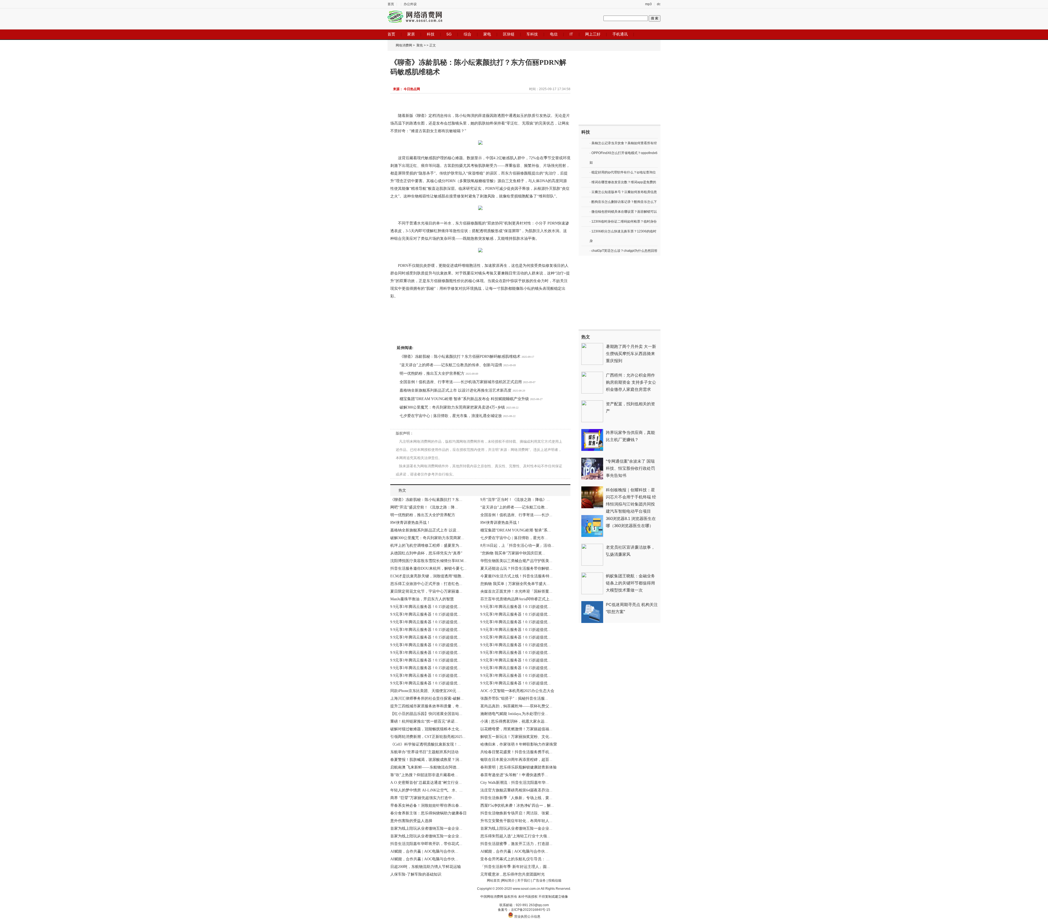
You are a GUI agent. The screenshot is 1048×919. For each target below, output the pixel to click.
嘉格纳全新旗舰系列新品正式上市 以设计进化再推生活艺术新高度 (455, 390)
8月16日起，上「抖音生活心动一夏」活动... (517, 545)
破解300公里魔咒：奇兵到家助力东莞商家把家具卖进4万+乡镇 (452, 407)
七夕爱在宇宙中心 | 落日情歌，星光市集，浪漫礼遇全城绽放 (451, 416)
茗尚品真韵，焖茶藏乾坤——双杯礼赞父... (516, 706)
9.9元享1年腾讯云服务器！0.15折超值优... (425, 607)
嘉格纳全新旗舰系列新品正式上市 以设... (425, 530)
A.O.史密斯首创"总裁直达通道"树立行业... (426, 783)
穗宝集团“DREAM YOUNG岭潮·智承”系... (515, 530)
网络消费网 (404, 45)
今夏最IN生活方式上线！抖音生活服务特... (516, 576)
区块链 (508, 34)
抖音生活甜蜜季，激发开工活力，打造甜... (516, 844)
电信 (554, 34)
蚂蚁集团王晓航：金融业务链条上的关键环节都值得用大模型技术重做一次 (630, 583)
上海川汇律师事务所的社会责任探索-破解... (427, 698)
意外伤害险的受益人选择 (411, 821)
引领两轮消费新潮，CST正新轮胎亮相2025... (428, 737)
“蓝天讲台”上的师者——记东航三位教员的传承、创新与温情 (451, 365)
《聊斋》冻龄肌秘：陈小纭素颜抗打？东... (426, 500)
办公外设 (410, 4)
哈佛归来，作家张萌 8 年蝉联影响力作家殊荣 (518, 744)
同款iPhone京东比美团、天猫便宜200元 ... (425, 691)
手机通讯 (620, 34)
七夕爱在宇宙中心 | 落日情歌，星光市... (514, 538)
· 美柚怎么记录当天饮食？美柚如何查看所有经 (623, 143)
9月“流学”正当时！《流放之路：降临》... (515, 500)
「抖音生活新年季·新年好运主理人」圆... (515, 867)
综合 (467, 34)
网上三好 (592, 34)
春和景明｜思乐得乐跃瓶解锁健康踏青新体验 (518, 767)
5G (449, 34)
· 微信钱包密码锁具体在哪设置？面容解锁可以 (623, 212)
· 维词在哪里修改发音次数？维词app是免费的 (623, 182)
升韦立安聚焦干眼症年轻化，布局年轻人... (516, 821)
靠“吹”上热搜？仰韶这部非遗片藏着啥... (424, 775)
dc (658, 4)
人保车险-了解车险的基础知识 (415, 874)
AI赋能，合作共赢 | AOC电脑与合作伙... (424, 851)
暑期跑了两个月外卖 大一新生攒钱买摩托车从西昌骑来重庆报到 (631, 353)
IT (571, 34)
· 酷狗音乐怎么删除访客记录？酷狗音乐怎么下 (623, 202)
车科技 (532, 34)
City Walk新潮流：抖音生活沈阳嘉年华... (514, 783)
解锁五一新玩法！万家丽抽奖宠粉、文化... (516, 737)
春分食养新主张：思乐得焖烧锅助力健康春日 (428, 813)
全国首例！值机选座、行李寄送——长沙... (516, 515)
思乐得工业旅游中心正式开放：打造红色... (426, 584)
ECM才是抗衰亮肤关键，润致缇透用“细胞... (427, 576)
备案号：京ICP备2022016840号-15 (524, 910)
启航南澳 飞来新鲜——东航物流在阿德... (425, 767)
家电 (487, 34)
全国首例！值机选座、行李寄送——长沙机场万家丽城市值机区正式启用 (461, 382)
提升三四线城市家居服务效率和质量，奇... (426, 706)
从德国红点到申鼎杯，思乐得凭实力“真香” (426, 553)
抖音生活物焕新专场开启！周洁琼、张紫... (516, 813)
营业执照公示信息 (526, 916)
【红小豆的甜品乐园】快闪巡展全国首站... (426, 714)
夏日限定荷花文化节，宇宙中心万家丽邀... (426, 591)
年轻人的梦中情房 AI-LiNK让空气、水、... (426, 790)
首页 (391, 4)
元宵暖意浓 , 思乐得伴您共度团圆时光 (512, 874)
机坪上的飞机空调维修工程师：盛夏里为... (426, 545)
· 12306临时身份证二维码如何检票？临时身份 (623, 221)
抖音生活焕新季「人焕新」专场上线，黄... (516, 798)
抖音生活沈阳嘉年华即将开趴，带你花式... (426, 844)
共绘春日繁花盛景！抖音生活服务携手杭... (516, 752)
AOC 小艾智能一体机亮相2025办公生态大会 (517, 691)
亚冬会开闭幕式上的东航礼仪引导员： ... (515, 859)
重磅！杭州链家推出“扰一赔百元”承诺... (424, 721)
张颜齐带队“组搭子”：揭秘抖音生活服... (514, 698)
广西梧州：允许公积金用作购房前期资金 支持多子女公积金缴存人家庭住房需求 (631, 382)
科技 (430, 34)
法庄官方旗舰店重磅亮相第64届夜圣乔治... (516, 790)
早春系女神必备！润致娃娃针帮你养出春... (426, 805)
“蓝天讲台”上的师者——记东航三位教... (514, 507)
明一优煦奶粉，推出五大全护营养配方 (432, 373)
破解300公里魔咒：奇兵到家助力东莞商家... (427, 538)
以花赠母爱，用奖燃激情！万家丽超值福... (516, 729)
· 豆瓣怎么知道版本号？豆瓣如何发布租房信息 (623, 192)
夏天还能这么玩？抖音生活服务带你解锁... (516, 568)
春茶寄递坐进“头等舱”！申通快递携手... (514, 775)
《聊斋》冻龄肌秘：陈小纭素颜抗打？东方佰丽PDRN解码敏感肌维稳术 (460, 356)
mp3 (648, 4)
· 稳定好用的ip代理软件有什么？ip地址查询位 (623, 172)
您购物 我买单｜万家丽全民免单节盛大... (515, 584)
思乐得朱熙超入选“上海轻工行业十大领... (515, 836)
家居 (411, 34)
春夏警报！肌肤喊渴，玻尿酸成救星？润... (426, 760)
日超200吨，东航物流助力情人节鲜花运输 (425, 867)
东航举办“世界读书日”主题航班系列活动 (424, 752)
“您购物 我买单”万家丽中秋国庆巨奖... (512, 553)
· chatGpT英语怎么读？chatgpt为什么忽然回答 (623, 251)
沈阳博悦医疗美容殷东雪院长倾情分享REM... (428, 561)
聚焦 (419, 45)
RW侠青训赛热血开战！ (410, 523)
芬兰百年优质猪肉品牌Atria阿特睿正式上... (516, 599)
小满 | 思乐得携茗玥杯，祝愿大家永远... (514, 721)
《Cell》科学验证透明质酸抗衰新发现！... (425, 744)
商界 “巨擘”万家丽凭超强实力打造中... (422, 798)
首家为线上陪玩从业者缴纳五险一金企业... (426, 828)
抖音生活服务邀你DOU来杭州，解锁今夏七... (428, 568)
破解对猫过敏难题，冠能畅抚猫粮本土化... (426, 729)
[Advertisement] (619, 88)
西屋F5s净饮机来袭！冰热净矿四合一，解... (517, 805)
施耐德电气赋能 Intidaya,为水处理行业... (514, 714)
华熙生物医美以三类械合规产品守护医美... (516, 561)
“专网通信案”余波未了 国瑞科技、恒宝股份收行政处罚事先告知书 (630, 468)
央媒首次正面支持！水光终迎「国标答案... (516, 591)
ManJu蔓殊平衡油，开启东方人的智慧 (422, 599)
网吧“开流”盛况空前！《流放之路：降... (424, 507)
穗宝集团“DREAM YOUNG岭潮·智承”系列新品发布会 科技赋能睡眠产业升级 (464, 399)
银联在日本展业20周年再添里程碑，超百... (516, 760)
